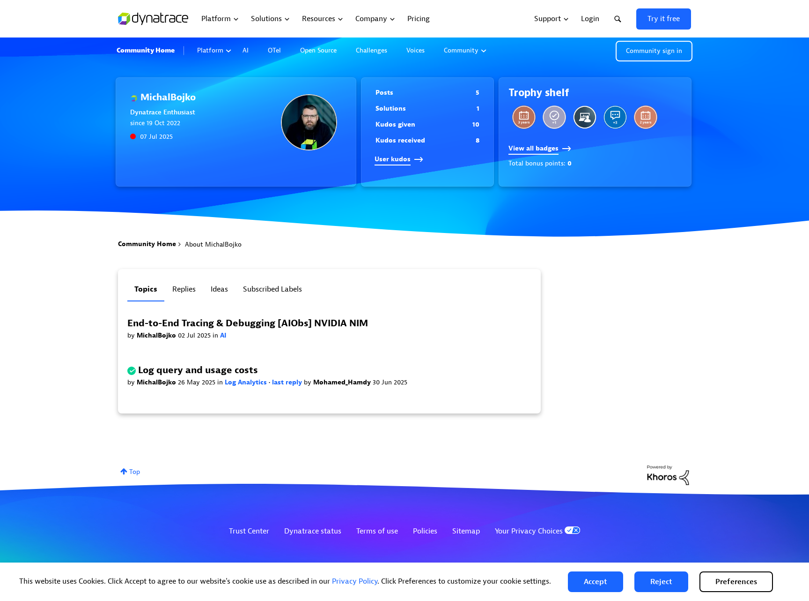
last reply (288, 382)
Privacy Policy (354, 581)
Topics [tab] (145, 289)
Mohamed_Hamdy (343, 382)
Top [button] (134, 472)
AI (246, 50)
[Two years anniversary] (645, 117)
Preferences (736, 581)
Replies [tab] (184, 289)
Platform (210, 50)
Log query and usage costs (198, 370)
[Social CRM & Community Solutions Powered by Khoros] (668, 475)
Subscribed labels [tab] (272, 289)
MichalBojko (157, 335)
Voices (415, 50)
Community (461, 50)
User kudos (393, 159)
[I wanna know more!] (615, 117)
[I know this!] (554, 117)
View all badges (533, 148)
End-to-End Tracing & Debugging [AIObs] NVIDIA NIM (247, 323)
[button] (595, 581)
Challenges (371, 50)
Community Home (146, 50)
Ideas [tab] (219, 289)
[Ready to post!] (584, 117)
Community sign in (654, 51)
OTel (274, 50)
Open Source (318, 50)
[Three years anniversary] (524, 117)
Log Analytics (247, 382)
